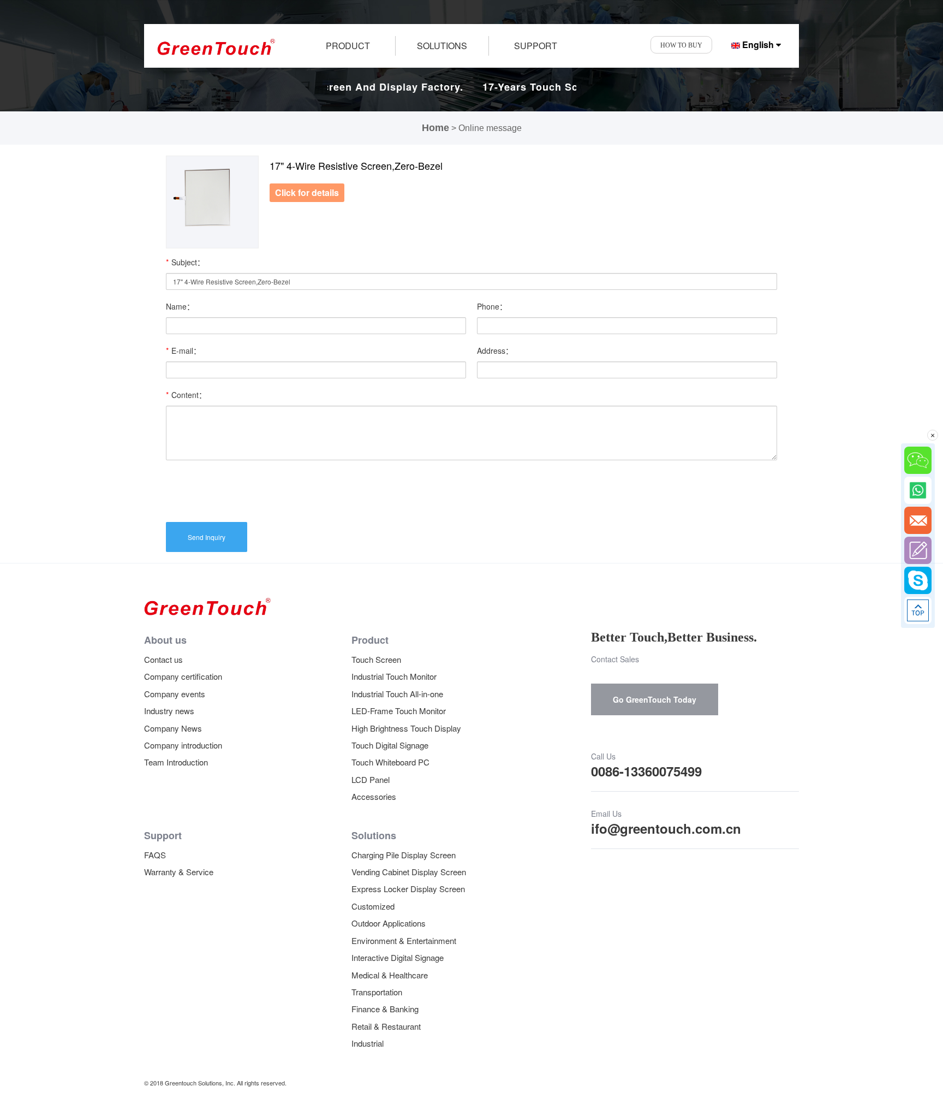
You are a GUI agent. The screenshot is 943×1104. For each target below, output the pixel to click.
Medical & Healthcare (389, 975)
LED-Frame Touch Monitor (398, 710)
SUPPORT (535, 45)
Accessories (373, 796)
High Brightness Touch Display (406, 728)
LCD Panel (370, 779)
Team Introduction (176, 762)
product (348, 45)
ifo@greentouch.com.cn (666, 828)
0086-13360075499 (646, 771)
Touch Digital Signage (389, 745)
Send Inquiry (206, 537)
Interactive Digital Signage (397, 957)
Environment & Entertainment (403, 940)
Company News (173, 728)
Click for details (307, 192)
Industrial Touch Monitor (394, 676)
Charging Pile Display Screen (403, 854)
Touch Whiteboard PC (390, 762)
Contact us (163, 659)
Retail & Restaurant (386, 1026)
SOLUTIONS (442, 45)
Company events (174, 693)
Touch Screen (376, 659)
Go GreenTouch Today (654, 699)
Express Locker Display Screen (408, 888)
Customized (373, 906)
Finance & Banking (385, 1008)
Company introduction (183, 745)
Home (435, 127)
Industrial (367, 1043)
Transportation (376, 992)
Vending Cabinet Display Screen (408, 871)
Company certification (183, 676)
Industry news (169, 710)
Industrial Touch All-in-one (397, 693)
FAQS (155, 854)
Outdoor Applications (388, 923)
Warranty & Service (178, 871)
